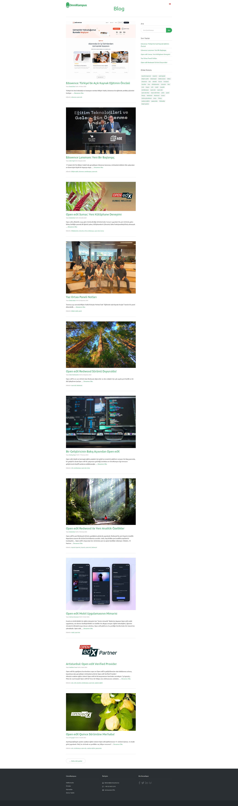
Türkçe (160, 98)
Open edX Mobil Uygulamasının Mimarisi (91, 613)
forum (160, 81)
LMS (85, 231)
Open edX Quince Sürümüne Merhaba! (90, 734)
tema (88, 468)
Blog (157, 4)
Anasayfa (123, 4)
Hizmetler (139, 4)
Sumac (102, 231)
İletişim (164, 4)
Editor (169, 79)
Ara (169, 30)
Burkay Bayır (72, 455)
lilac (169, 84)
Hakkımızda (70, 782)
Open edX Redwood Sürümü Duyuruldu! (91, 371)
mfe (72, 468)
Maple (147, 87)
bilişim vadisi (74, 171)
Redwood (79, 385)
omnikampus (88, 171)
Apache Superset (75, 547)
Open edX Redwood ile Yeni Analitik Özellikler (95, 528)
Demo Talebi (149, 4)
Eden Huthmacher (74, 374)
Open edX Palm (155, 92)
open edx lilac (145, 92)
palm (162, 92)
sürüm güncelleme (147, 98)
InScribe (144, 84)
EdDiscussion (161, 79)
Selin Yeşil (72, 161)
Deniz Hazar (72, 300)
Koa (149, 84)
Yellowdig (162, 101)
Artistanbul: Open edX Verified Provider (91, 663)
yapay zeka (99, 748)
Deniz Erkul (72, 86)
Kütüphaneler (74, 231)
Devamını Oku (78, 93)
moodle (79, 683)
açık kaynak (162, 76)
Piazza (143, 95)
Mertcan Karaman (74, 617)
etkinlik (155, 81)
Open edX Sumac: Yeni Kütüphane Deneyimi (94, 214)
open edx (79, 97)
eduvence (73, 97)
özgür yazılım (145, 104)
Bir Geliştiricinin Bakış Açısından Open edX (93, 451)
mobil (72, 632)
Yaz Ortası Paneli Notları (81, 297)
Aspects (83, 547)
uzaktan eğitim (99, 683)
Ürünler (130, 4)
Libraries (81, 231)
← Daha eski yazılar (75, 761)
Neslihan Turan (73, 667)
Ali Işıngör (72, 737)
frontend (166, 81)
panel (80, 311)
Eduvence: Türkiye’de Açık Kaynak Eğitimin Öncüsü (98, 83)
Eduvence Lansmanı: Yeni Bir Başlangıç (90, 157)
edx (72, 683)
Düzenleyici (153, 79)
